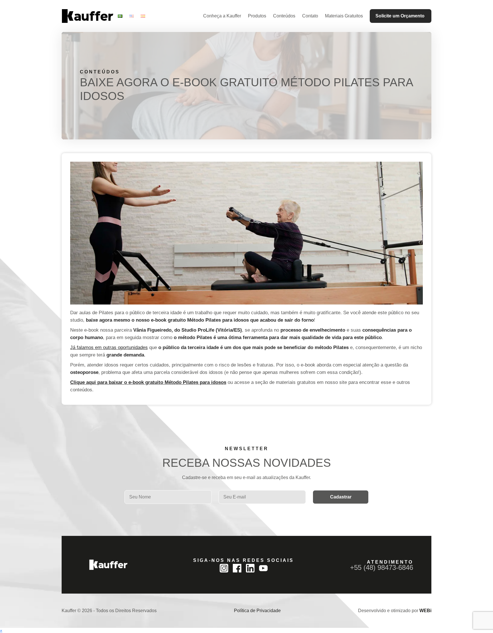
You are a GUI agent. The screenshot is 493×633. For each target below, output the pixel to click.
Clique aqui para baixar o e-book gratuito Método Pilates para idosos (148, 382)
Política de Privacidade (257, 610)
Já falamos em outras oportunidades (109, 347)
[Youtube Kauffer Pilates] (263, 568)
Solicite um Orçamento (400, 15)
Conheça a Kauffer (222, 15)
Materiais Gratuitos (344, 15)
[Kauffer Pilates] (108, 564)
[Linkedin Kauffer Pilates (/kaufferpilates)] (250, 568)
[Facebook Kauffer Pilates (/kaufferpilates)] (237, 568)
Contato (310, 15)
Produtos (257, 15)
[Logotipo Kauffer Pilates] (87, 16)
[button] (1, 630)
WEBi (425, 610)
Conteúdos (284, 15)
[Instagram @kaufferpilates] (224, 568)
